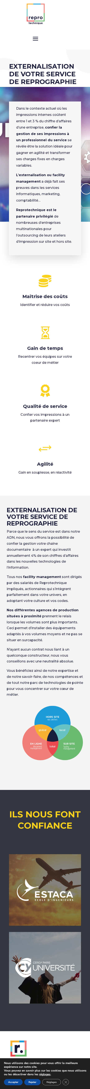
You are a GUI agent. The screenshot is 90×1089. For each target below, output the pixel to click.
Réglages (51, 1082)
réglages (44, 1074)
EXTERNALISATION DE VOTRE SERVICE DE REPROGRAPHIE (42, 516)
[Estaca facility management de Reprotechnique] (45, 925)
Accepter (13, 1082)
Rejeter (32, 1082)
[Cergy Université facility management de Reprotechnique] (45, 1002)
